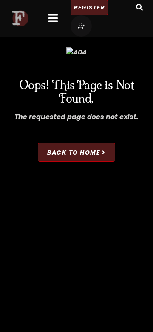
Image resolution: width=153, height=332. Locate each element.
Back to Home (73, 152)
